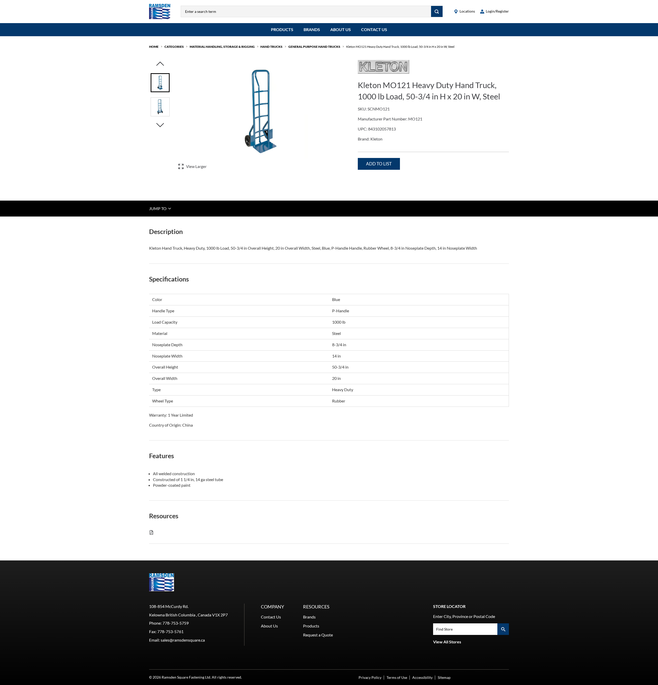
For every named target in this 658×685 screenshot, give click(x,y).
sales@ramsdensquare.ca (183, 639)
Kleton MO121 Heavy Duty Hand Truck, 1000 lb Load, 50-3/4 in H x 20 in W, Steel (400, 47)
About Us (340, 29)
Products (282, 29)
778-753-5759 (175, 623)
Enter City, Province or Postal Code (464, 616)
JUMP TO (158, 208)
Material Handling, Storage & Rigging (222, 47)
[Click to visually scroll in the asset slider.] (160, 64)
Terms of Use (397, 677)
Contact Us (374, 29)
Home (154, 47)
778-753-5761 (170, 631)
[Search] (437, 11)
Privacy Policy (370, 677)
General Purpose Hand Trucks (314, 47)
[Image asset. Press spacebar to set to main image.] (160, 82)
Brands (312, 29)
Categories (174, 47)
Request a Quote (318, 634)
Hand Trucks (271, 47)
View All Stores (447, 641)
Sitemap (444, 677)
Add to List (379, 163)
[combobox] (306, 11)
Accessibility (422, 677)
